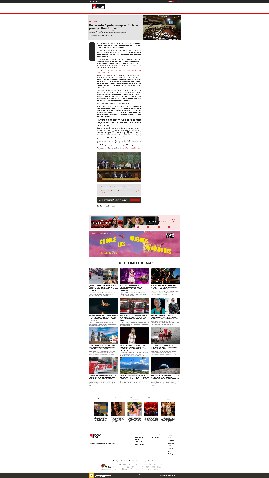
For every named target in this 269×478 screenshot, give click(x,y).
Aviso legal (116, 461)
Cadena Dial (155, 467)
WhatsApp (170, 454)
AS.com (150, 465)
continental (143, 467)
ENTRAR (170, 1)
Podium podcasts (117, 469)
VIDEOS (96, 1)
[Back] (131, 475)
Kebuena (160, 467)
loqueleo (149, 471)
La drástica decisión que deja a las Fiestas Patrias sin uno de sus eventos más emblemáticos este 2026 (151, 419)
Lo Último (96, 12)
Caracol (159, 465)
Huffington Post (120, 467)
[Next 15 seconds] (141, 475)
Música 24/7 (118, 12)
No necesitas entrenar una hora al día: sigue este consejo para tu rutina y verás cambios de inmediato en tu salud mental (118, 420)
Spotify (169, 451)
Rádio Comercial (162, 471)
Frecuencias (155, 437)
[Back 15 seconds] (135, 475)
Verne (151, 467)
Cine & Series (149, 12)
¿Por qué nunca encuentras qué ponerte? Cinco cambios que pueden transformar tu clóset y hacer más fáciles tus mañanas (168, 420)
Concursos (160, 12)
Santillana (131, 465)
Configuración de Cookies (149, 461)
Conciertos (128, 12)
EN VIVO (92, 1)
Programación (107, 12)
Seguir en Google (135, 199)
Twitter (169, 446)
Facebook (170, 443)
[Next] (145, 475)
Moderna (124, 471)
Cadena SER (146, 465)
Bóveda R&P (170, 12)
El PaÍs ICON (137, 471)
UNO (128, 467)
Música (137, 435)
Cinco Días (137, 467)
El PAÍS (118, 465)
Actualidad (138, 12)
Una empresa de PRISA (106, 466)
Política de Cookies (137, 461)
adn (154, 465)
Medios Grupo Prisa (106, 469)
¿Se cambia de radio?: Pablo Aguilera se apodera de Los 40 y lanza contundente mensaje (101, 419)
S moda (142, 471)
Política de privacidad (125, 461)
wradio (132, 467)
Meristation (156, 471)
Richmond (117, 471)
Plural (131, 471)
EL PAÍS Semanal (146, 467)
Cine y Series (139, 444)
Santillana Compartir (139, 465)
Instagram (170, 440)
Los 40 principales (125, 465)
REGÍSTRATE (176, 1)
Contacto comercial (96, 446)
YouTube (170, 448)
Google (169, 435)
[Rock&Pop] (98, 6)
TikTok (169, 438)
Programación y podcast (168, 475)
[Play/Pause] (138, 475)
